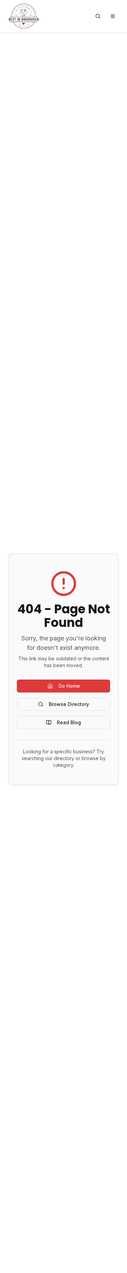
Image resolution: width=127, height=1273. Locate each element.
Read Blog (69, 722)
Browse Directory (69, 704)
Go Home (69, 686)
